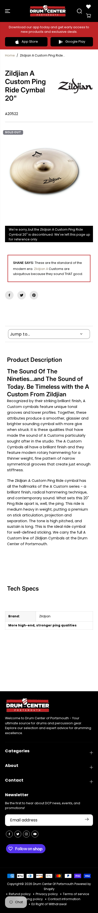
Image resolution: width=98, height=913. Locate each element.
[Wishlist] (88, 6)
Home (10, 55)
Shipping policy (30, 899)
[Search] (79, 11)
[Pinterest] (34, 295)
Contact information (64, 899)
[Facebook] (9, 295)
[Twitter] (21, 295)
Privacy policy (47, 894)
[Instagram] (26, 834)
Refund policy (20, 894)
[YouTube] (35, 834)
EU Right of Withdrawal (49, 904)
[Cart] (88, 15)
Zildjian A (41, 269)
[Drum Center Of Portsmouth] (48, 11)
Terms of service (76, 894)
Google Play (75, 41)
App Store (30, 41)
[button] (8, 11)
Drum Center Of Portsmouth (53, 884)
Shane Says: (23, 263)
